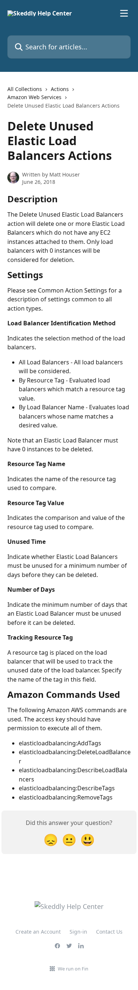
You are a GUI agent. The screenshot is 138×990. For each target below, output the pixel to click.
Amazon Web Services (34, 97)
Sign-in (78, 931)
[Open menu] (124, 13)
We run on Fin (73, 968)
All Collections (24, 88)
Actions (60, 88)
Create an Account (38, 931)
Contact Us (109, 931)
